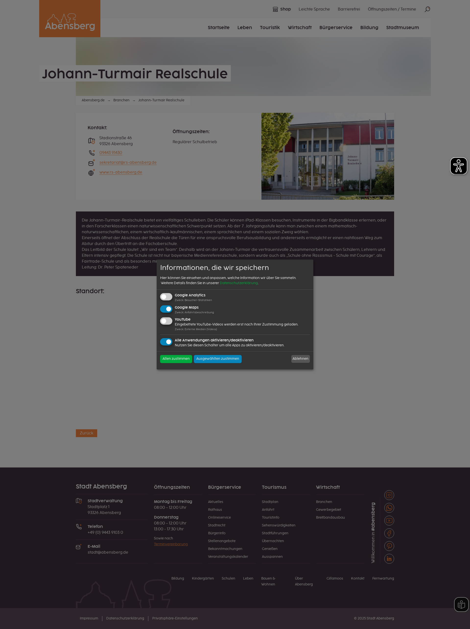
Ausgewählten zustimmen (217, 359)
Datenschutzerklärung (239, 283)
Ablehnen (300, 359)
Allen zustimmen (176, 359)
